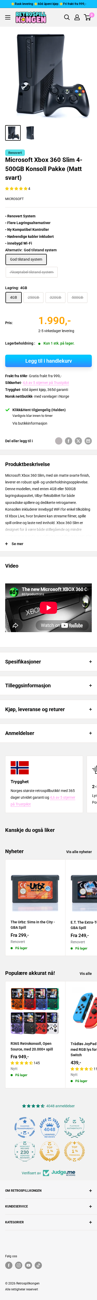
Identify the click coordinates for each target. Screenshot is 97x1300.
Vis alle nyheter (79, 852)
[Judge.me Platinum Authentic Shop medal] (74, 1127)
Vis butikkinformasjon (29, 423)
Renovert (15, 153)
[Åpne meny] (7, 17)
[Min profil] (77, 17)
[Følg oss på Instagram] (18, 1265)
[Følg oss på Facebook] (8, 1265)
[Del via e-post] (88, 441)
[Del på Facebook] (68, 441)
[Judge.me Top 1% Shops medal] (49, 1151)
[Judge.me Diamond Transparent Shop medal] (24, 1127)
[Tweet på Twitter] (78, 441)
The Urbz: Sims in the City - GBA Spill (33, 925)
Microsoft (14, 199)
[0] (87, 17)
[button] (16, 189)
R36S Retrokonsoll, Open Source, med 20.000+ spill (32, 1046)
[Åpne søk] (67, 17)
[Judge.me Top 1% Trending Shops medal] (74, 1151)
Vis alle (86, 974)
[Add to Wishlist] (58, 441)
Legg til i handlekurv (48, 361)
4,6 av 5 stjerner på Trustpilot (46, 383)
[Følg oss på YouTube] (28, 1265)
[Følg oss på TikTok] (38, 1265)
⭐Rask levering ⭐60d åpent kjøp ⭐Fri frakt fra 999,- (48, 4)
